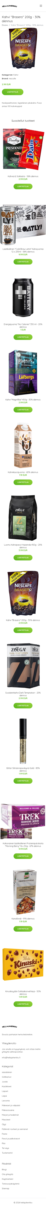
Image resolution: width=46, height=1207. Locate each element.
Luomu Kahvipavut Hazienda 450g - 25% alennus (23, 546)
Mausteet (6, 1119)
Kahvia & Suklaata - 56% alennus (23, 176)
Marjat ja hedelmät (10, 1115)
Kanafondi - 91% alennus (23, 918)
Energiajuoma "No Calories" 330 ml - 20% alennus (23, 325)
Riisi (3, 1143)
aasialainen (7, 1072)
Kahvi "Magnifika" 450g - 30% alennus (23, 399)
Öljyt (4, 1124)
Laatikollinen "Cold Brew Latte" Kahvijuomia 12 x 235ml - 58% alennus (23, 250)
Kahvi (15, 75)
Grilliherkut (6, 1077)
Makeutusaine (8, 1110)
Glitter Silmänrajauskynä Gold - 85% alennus (23, 769)
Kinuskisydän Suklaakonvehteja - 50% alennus (23, 992)
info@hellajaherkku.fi (11, 1057)
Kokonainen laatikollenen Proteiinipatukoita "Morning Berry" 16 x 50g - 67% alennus (23, 844)
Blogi (4, 1169)
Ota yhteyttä (7, 1174)
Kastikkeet (6, 1086)
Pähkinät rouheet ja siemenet (15, 1129)
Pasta (4, 1134)
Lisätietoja (12, 92)
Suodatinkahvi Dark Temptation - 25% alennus (23, 694)
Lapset (5, 1091)
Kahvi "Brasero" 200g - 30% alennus (23, 620)
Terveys (5, 1148)
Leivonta (6, 1100)
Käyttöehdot (7, 1179)
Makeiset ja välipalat (11, 1105)
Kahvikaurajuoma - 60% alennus (23, 472)
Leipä (4, 1096)
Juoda (5, 1081)
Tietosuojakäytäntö (10, 1184)
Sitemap (5, 1188)
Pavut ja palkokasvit (11, 1138)
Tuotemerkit (7, 1153)
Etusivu (5, 25)
